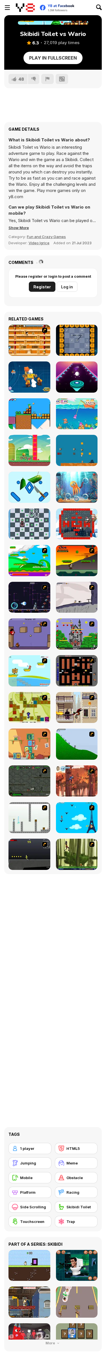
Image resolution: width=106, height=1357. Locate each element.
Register (42, 286)
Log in (67, 286)
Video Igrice (39, 243)
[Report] (47, 79)
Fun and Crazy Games (46, 236)
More (51, 1343)
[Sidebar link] (7, 7)
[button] (18, 228)
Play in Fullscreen (53, 58)
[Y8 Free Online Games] (25, 7)
